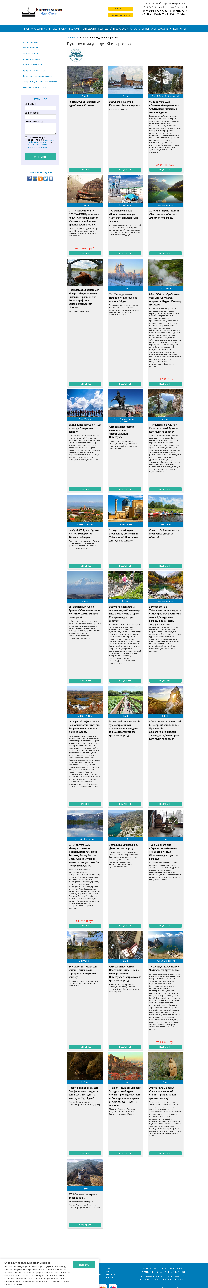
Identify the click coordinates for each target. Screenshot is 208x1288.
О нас (133, 28)
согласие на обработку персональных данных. (37, 146)
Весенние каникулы (31, 59)
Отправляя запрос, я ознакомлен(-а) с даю (41, 142)
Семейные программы (33, 65)
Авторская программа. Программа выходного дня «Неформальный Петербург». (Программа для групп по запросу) (125, 973)
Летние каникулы (30, 42)
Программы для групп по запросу (37, 76)
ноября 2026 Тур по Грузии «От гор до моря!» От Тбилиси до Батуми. (84, 534)
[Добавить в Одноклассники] (40, 178)
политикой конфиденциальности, (41, 141)
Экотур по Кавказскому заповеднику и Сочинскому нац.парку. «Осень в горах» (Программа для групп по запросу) (124, 613)
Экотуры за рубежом (66, 28)
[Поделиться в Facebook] (29, 178)
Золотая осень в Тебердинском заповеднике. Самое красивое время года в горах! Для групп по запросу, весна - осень (165, 613)
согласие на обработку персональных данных (41, 1275)
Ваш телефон (32, 113)
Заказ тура (164, 28)
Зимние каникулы (31, 53)
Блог (153, 28)
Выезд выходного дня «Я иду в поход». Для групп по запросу (85, 428)
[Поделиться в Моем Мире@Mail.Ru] (35, 178)
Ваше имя (30, 104)
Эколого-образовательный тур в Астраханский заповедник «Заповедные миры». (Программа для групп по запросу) (124, 728)
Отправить (40, 156)
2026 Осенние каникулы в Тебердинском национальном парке (83, 1198)
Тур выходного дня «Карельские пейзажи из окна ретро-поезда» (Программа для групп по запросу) (163, 851)
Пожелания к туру (35, 121)
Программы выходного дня (35, 70)
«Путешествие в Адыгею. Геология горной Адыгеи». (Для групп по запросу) (163, 428)
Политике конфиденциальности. (19, 1272)
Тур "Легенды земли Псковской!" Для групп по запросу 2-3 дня (123, 298)
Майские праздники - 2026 (34, 87)
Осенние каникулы (31, 48)
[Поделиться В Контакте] (51, 178)
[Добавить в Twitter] (45, 178)
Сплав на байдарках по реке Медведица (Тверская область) (165, 534)
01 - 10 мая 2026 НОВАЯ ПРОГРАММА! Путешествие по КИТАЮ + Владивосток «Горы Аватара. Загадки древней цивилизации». (84, 217)
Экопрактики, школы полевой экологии (40, 82)
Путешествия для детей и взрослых (105, 28)
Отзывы (144, 28)
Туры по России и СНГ (36, 28)
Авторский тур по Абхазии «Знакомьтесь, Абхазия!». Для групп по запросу (164, 214)
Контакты (179, 28)
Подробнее (85, 169)
